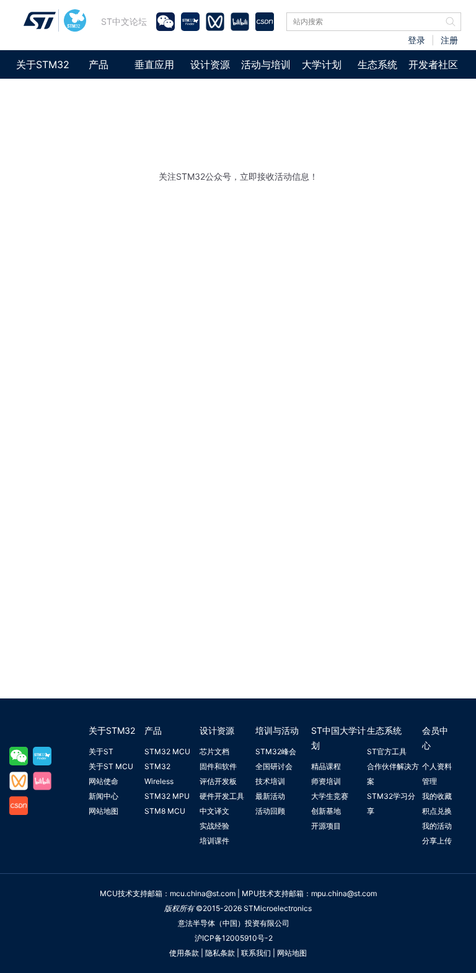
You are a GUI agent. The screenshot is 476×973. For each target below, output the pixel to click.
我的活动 (437, 825)
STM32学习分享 (391, 803)
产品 (98, 64)
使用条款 (184, 953)
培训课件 (214, 840)
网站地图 (103, 811)
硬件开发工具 (222, 796)
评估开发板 (218, 781)
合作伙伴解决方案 (393, 774)
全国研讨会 (274, 766)
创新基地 (326, 811)
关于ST (101, 751)
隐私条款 (220, 953)
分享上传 (437, 840)
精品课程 (326, 766)
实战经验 (214, 825)
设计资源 (210, 64)
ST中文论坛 (124, 21)
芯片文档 (214, 751)
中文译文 (214, 811)
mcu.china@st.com (203, 893)
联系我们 (256, 953)
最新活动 (270, 796)
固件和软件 (218, 766)
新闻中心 (103, 796)
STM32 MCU (167, 751)
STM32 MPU (167, 796)
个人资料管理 (437, 774)
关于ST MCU (111, 766)
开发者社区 (433, 64)
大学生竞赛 (329, 796)
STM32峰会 (275, 751)
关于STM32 (42, 64)
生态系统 (377, 64)
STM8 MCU (164, 811)
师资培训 (326, 781)
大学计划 (322, 64)
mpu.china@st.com (344, 893)
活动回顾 (270, 811)
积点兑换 (437, 811)
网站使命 (103, 781)
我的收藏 (437, 796)
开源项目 (326, 825)
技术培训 (270, 781)
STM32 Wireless (159, 774)
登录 (416, 40)
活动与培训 (266, 64)
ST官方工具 (387, 751)
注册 (449, 40)
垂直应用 (154, 64)
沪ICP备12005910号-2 (234, 938)
